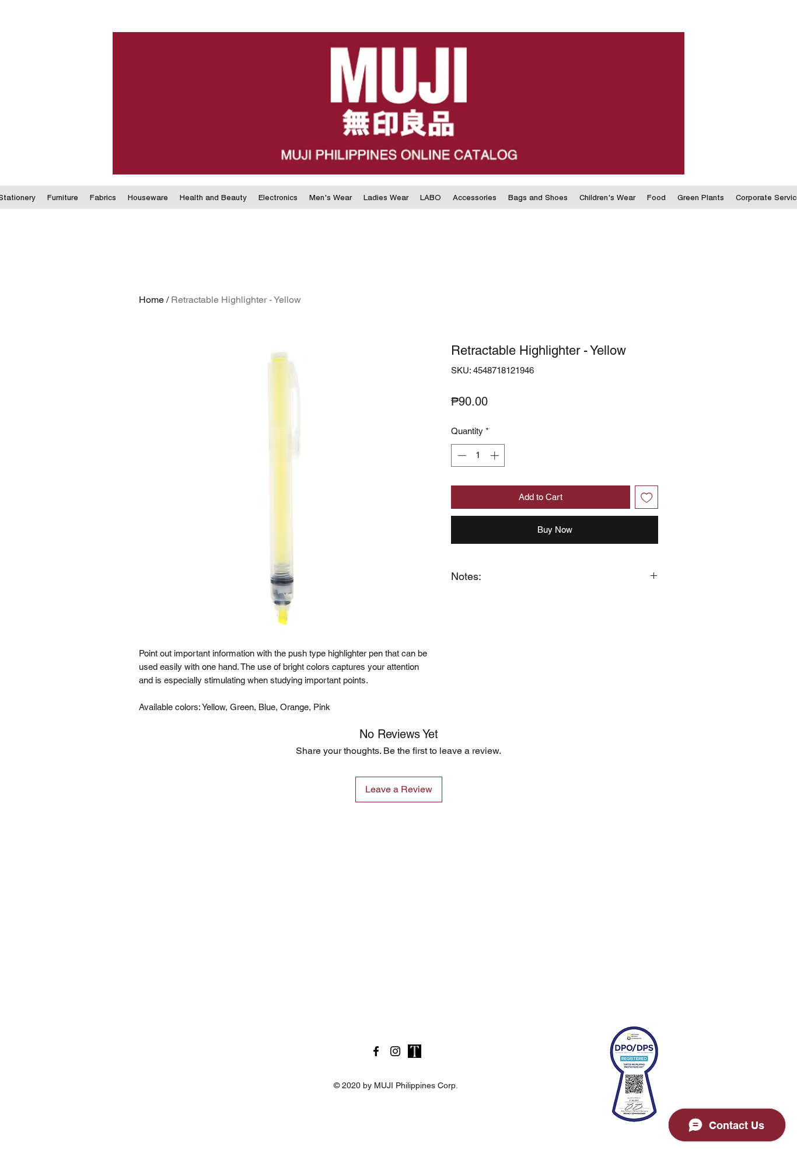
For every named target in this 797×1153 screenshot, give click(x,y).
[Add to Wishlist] (647, 497)
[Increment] (496, 455)
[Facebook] (376, 1051)
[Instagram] (395, 1051)
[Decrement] (461, 455)
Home (151, 299)
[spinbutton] (478, 455)
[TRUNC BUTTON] (414, 1051)
